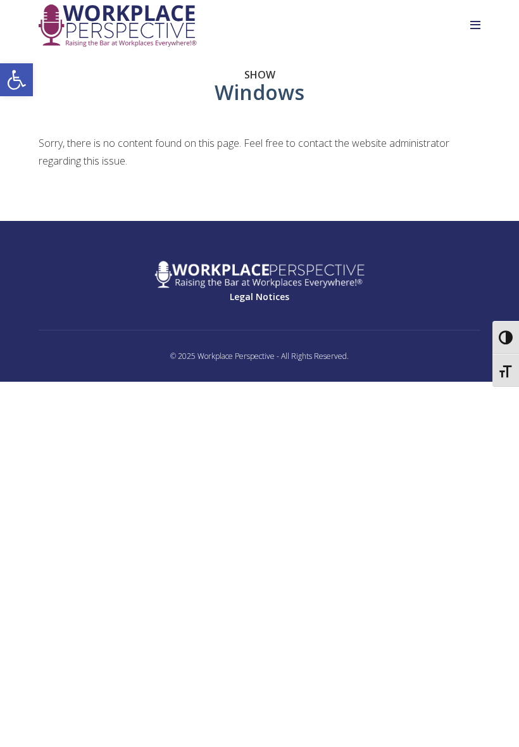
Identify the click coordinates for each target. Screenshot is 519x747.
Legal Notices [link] (259, 297)
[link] (16, 79)
